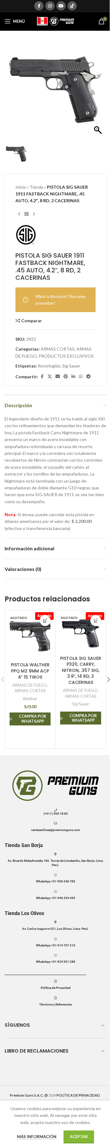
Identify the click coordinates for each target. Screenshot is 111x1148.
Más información (37, 1136)
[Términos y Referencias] (55, 997)
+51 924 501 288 (63, 961)
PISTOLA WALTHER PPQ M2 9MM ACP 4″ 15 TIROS (30, 671)
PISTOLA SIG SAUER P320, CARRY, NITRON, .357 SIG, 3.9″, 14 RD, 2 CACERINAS (80, 670)
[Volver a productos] (26, 214)
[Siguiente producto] (34, 214)
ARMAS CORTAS (58, 348)
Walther (30, 698)
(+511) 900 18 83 (55, 813)
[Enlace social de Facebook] (38, 5)
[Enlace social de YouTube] (61, 5)
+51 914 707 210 (63, 945)
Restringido (49, 365)
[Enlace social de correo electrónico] (58, 376)
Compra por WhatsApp (32, 719)
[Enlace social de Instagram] (50, 5)
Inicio (20, 187)
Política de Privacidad (56, 987)
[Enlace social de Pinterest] (66, 376)
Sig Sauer (71, 365)
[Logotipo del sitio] (55, 20)
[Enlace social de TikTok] (72, 5)
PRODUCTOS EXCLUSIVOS (66, 356)
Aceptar (79, 1136)
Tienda (36, 187)
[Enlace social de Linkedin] (73, 376)
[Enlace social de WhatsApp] (80, 376)
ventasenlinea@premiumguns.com (55, 830)
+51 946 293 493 (63, 898)
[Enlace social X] (50, 376)
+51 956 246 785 (63, 881)
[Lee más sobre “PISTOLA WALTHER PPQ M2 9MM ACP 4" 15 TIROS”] (45, 620)
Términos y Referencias (55, 1004)
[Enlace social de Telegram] (88, 376)
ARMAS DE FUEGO (29, 685)
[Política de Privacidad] (55, 981)
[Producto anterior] (19, 214)
